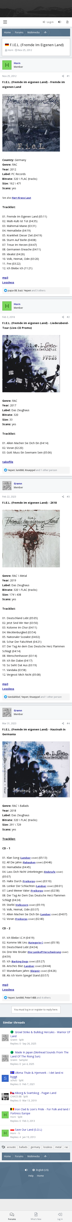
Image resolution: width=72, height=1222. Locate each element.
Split (21, 1039)
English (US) (42, 1170)
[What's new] (67, 22)
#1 (68, 76)
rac (66, 1147)
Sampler (23, 1060)
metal (58, 1147)
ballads (23, 1147)
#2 (68, 317)
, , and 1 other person (32, 470)
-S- (19, 1133)
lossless (47, 1147)
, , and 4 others (29, 997)
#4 (68, 723)
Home (40, 1175)
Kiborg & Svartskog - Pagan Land (35, 1093)
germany (35, 1147)
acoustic (11, 1147)
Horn (10, 50)
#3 (68, 496)
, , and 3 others (26, 290)
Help (31, 1175)
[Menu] (5, 22)
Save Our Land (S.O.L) (28, 1129)
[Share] (63, 76)
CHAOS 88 (16, 1096)
